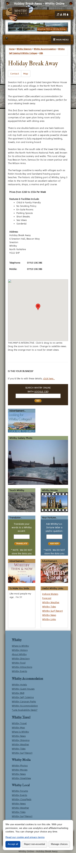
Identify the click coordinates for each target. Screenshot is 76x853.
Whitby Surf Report (52, 610)
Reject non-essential (34, 844)
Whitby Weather (50, 602)
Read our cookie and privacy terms (25, 837)
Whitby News (49, 615)
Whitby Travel (21, 717)
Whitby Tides (49, 606)
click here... (49, 378)
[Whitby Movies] (54, 501)
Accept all (13, 844)
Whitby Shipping (21, 740)
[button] (38, 307)
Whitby (17, 640)
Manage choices (59, 844)
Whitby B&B (18, 693)
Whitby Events (19, 671)
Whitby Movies (19, 769)
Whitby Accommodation (27, 678)
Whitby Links (49, 619)
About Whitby (19, 654)
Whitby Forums (20, 790)
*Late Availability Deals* (24, 709)
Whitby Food (18, 662)
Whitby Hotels (19, 684)
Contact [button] (14, 73)
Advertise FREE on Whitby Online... (52, 29)
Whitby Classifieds (21, 799)
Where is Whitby (20, 645)
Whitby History (20, 650)
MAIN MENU (62, 39)
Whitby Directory (21, 658)
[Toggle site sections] (63, 14)
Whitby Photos (20, 765)
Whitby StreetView (21, 778)
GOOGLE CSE (41, 391)
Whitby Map (18, 727)
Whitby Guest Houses (23, 688)
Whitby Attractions (22, 667)
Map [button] (25, 73)
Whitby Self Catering (23, 697)
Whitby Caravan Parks (24, 701)
